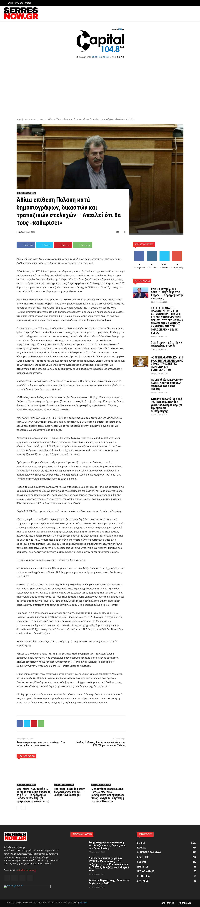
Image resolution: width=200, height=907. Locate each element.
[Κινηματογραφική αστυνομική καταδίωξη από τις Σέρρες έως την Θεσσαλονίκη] (78, 846)
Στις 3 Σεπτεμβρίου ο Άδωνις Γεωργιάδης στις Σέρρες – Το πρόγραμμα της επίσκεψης (167, 293)
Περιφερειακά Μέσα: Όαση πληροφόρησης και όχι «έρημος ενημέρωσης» (69, 792)
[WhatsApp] (41, 723)
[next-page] (23, 808)
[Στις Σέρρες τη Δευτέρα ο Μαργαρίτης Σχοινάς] (140, 346)
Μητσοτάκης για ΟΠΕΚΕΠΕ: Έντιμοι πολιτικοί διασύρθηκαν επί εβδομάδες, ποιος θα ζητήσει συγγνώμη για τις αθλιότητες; (108, 795)
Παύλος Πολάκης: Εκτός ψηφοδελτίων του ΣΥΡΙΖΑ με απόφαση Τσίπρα (100, 743)
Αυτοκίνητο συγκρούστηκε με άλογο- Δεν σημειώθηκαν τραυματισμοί (41, 743)
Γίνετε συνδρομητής (178, 253)
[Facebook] (180, 13)
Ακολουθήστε (152, 252)
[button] (190, 3)
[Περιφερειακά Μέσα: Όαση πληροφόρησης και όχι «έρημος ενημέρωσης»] (71, 774)
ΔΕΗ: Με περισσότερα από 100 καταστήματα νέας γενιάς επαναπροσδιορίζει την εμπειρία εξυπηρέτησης (166, 405)
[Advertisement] (100, 88)
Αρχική (20, 119)
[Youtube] (194, 13)
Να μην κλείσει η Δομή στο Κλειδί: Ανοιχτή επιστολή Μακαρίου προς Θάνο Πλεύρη (167, 384)
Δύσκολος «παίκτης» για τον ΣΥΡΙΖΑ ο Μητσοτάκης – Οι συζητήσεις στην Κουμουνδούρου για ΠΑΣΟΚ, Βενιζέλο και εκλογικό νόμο (109, 864)
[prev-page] (18, 808)
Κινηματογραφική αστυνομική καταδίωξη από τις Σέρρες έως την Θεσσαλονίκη (107, 845)
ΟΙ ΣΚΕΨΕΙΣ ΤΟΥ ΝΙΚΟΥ (35, 119)
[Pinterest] (34, 723)
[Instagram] (185, 13)
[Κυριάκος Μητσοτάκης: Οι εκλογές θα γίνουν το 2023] (78, 884)
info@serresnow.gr (26, 870)
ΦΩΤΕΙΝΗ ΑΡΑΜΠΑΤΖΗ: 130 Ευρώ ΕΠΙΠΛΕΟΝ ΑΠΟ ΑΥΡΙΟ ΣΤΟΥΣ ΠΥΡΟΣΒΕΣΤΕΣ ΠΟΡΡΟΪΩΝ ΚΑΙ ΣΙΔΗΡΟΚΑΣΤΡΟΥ (167, 363)
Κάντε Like (139, 252)
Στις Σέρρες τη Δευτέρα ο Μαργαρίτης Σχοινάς (166, 344)
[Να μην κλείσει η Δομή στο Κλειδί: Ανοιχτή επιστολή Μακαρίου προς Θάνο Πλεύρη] (140, 383)
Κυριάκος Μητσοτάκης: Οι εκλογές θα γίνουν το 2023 (109, 882)
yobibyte (84, 902)
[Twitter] (189, 13)
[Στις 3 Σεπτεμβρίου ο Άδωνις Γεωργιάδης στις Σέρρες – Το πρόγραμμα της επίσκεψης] (140, 292)
